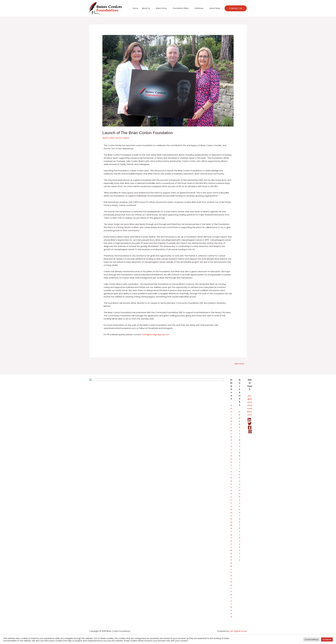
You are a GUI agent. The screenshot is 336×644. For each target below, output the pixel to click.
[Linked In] (249, 420)
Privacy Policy (239, 544)
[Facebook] (250, 428)
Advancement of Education (231, 468)
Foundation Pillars (181, 8)
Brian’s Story (161, 8)
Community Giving (231, 519)
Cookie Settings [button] (311, 639)
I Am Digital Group (238, 631)
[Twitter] (250, 424)
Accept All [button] (327, 639)
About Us (146, 8)
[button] (236, 8)
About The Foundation (239, 477)
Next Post (240, 363)
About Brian (239, 437)
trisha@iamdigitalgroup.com (156, 334)
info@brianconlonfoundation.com (249, 405)
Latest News (214, 8)
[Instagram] (250, 431)
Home (135, 8)
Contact (239, 515)
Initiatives (199, 8)
